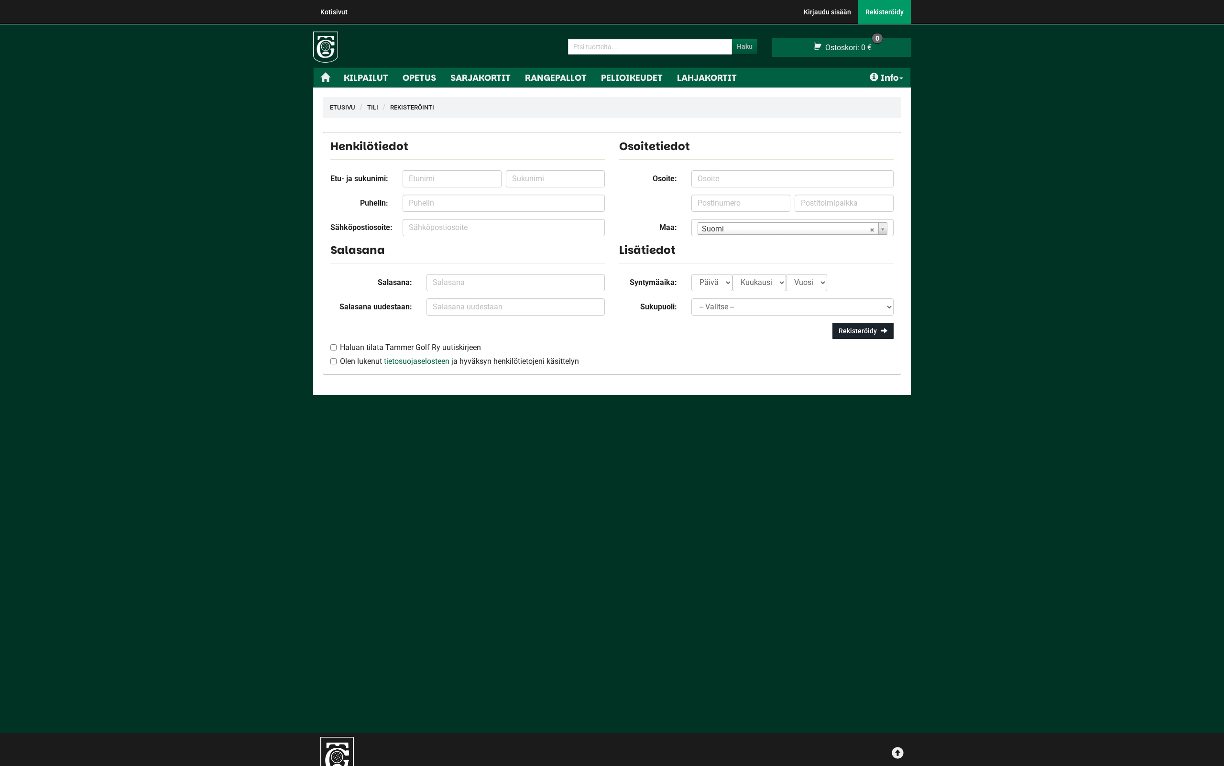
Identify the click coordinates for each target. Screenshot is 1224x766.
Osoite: (665, 178)
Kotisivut (334, 12)
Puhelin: (374, 203)
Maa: (668, 227)
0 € (851, 45)
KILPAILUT (366, 78)
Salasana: (395, 282)
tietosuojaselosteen (416, 361)
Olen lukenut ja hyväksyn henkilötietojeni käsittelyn (459, 361)
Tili (372, 107)
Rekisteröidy (884, 12)
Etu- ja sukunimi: (359, 178)
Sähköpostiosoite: (361, 227)
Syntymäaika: (653, 282)
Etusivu (342, 107)
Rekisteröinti (412, 107)
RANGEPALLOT (556, 78)
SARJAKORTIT (480, 78)
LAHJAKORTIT (707, 78)
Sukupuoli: (658, 306)
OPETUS (419, 78)
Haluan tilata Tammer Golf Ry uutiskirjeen (410, 347)
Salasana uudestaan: (375, 306)
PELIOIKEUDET (632, 78)
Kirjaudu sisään (827, 12)
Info (889, 78)
